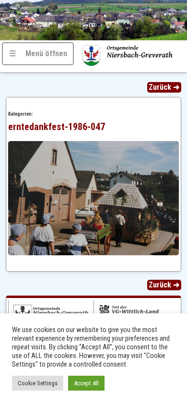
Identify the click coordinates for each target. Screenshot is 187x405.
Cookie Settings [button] (38, 383)
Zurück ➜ (164, 87)
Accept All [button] (86, 383)
